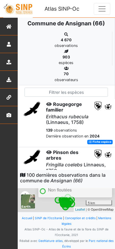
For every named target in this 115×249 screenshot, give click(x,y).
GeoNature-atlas (50, 241)
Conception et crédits (80, 218)
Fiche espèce (101, 142)
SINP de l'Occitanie (48, 218)
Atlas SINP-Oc (62, 9)
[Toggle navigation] (102, 9)
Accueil (27, 218)
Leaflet (80, 209)
